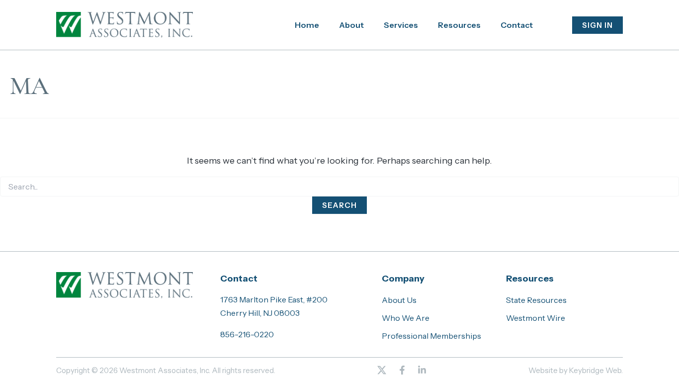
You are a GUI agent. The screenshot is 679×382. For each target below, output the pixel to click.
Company (403, 278)
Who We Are (405, 318)
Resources (459, 25)
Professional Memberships (431, 336)
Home (307, 25)
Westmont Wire (535, 318)
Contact (517, 25)
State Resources (536, 300)
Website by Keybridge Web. (575, 370)
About (351, 25)
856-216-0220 (247, 334)
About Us (399, 300)
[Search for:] (339, 187)
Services (401, 25)
